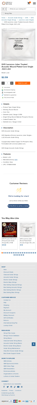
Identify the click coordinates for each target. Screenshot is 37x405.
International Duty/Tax (10, 323)
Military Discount (9, 315)
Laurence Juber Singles (26, 20)
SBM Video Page (9, 366)
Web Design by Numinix (8, 395)
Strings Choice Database (11, 335)
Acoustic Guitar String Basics (13, 343)
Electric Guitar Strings (10, 279)
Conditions (18, 390)
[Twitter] (7, 387)
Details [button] (6, 104)
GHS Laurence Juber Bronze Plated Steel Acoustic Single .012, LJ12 (27, 240)
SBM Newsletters (9, 368)
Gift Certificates (8, 318)
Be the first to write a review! (18, 206)
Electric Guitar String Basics (12, 346)
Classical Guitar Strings (11, 274)
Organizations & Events (11, 374)
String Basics (8, 338)
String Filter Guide (9, 333)
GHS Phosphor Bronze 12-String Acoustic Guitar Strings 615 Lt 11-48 (9, 240)
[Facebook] (4, 387)
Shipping (6, 305)
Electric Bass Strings (10, 282)
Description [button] (8, 128)
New (5, 269)
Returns (6, 320)
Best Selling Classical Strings (13, 285)
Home (3, 18)
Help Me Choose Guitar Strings (13, 351)
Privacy (11, 390)
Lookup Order (8, 325)
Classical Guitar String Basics (13, 340)
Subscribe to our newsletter (12, 384)
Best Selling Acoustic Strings (13, 287)
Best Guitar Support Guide (12, 353)
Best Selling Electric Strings (12, 290)
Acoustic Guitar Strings (15, 18)
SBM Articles (8, 361)
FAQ (5, 302)
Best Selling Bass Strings (11, 292)
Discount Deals (8, 272)
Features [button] (7, 154)
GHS (26, 18)
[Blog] (21, 387)
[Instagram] (11, 387)
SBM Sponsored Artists (11, 363)
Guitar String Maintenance (12, 348)
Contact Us (7, 300)
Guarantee (4, 390)
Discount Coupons (9, 313)
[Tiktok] (14, 387)
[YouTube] (18, 387)
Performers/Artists (9, 371)
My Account (7, 310)
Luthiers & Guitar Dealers (12, 376)
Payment (6, 307)
